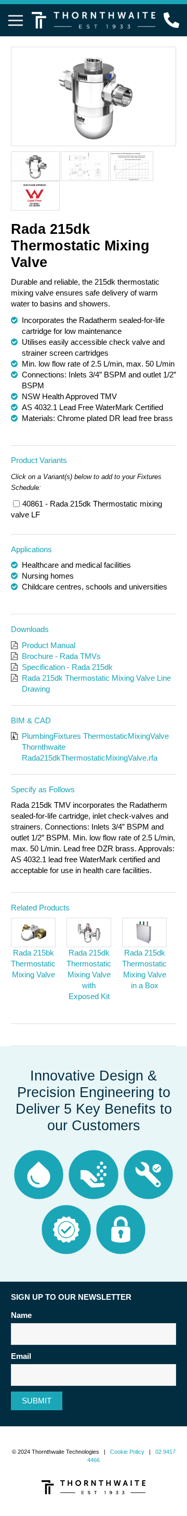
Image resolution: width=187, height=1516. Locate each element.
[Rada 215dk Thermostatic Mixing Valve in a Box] (144, 932)
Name (21, 1315)
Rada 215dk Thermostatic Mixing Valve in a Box (144, 969)
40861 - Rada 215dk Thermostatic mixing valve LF (86, 509)
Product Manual (48, 645)
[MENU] (15, 20)
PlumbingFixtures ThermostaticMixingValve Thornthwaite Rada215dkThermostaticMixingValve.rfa (95, 747)
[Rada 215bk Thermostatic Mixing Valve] (33, 932)
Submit (36, 1400)
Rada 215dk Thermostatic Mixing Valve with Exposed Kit (88, 974)
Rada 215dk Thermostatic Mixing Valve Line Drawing (96, 683)
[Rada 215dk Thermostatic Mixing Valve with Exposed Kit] (88, 932)
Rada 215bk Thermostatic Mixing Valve (33, 963)
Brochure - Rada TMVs (61, 656)
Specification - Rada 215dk (67, 667)
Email (21, 1356)
